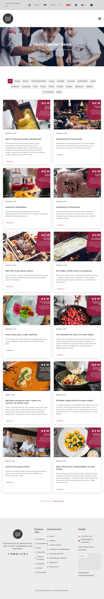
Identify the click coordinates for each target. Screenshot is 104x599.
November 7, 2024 (61, 329)
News (35, 86)
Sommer (69, 86)
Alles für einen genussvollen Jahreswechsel (23, 139)
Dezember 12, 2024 (10, 201)
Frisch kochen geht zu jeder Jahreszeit (21, 335)
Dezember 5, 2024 (61, 201)
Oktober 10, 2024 (61, 461)
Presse (51, 86)
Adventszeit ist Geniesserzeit (68, 207)
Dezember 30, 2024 (10, 133)
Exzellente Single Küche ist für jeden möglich (74, 401)
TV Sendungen (48, 92)
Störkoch (89, 86)
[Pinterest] (24, 554)
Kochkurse (15, 86)
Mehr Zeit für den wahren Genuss (19, 271)
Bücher (25, 81)
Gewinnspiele (83, 81)
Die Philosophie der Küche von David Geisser (75, 335)
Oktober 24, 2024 (61, 395)
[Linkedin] (16, 554)
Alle (10, 81)
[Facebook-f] (8, 554)
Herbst (93, 81)
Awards (17, 81)
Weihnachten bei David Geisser (69, 139)
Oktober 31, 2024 (10, 395)
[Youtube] (14, 554)
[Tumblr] (27, 554)
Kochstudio (26, 86)
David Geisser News (38, 81)
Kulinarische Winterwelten (16, 207)
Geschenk (71, 81)
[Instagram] (19, 554)
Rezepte (60, 86)
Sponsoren (79, 86)
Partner (43, 86)
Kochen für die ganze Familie (17, 467)
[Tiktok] (22, 554)
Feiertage (60, 81)
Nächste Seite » (59, 501)
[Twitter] (11, 554)
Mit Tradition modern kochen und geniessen (74, 271)
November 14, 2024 (10, 329)
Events (51, 81)
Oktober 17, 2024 (10, 461)
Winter (59, 92)
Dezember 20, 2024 (61, 133)
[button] (24, 5)
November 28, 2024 (10, 265)
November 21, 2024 (61, 265)
